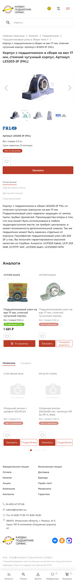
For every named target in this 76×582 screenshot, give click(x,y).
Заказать (38, 170)
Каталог (7, 477)
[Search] (8, 22)
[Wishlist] (6, 161)
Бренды (43, 477)
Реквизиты (44, 488)
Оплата (7, 472)
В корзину (21, 343)
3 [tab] (36, 450)
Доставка (43, 472)
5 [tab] (42, 450)
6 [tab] (45, 450)
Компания (9, 488)
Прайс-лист (45, 483)
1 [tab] (31, 450)
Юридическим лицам (16, 466)
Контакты (8, 494)
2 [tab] (34, 450)
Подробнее (28, 442)
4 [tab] (39, 450)
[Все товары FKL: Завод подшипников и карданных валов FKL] (10, 128)
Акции (7, 483)
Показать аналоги (64, 344)
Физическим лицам (50, 466)
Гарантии (44, 494)
